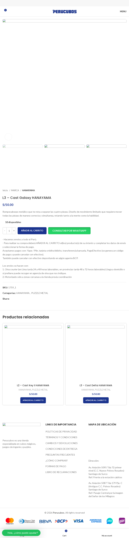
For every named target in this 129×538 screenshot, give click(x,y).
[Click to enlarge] (8, 137)
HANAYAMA (28, 190)
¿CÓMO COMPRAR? (57, 460)
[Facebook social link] (56, 3)
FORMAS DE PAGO (56, 466)
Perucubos (58, 512)
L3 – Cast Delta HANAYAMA (96, 385)
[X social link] (60, 3)
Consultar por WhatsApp (69, 230)
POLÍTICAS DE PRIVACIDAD (61, 431)
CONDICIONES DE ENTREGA (61, 448)
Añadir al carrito (32, 230)
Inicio (5, 190)
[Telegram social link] (73, 3)
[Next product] (124, 190)
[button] (69, 230)
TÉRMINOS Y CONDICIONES (61, 437)
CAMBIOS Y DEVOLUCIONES (62, 443)
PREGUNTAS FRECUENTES (60, 454)
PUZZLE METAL (39, 293)
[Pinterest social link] (64, 3)
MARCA (15, 190)
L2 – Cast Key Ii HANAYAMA (33, 385)
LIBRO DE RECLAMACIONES (61, 472)
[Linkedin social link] (69, 3)
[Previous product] (118, 190)
